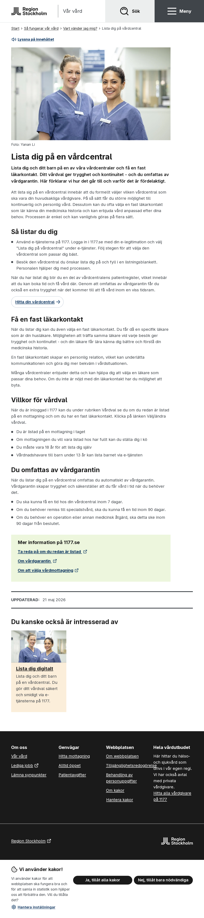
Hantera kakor (119, 799)
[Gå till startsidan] (29, 11)
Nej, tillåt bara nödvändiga (163, 880)
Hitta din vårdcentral (35, 301)
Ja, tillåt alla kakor (102, 880)
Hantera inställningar (36, 907)
